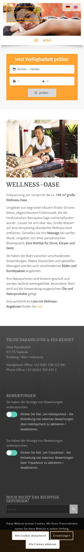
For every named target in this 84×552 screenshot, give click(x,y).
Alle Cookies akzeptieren (30, 535)
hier (39, 306)
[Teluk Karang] (34, 14)
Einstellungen (61, 535)
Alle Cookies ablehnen (42, 544)
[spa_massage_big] (42, 148)
